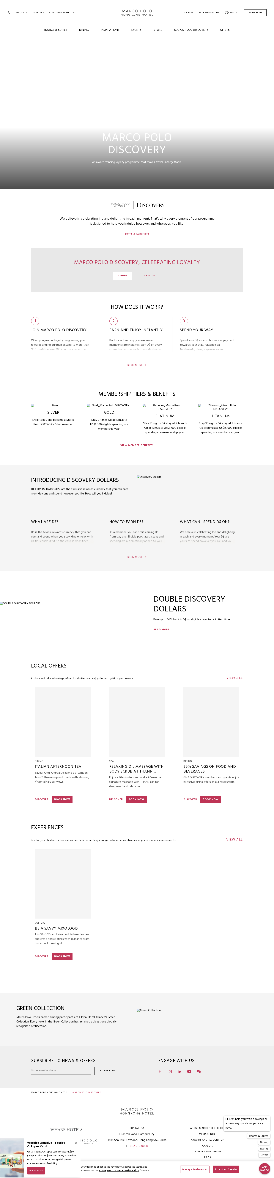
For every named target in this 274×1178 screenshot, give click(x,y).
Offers (225, 30)
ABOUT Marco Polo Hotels (207, 1128)
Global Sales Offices (207, 1152)
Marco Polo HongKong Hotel (49, 1092)
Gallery (188, 13)
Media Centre (207, 1134)
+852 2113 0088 (138, 1146)
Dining (84, 30)
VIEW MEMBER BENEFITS (137, 445)
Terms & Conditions (137, 234)
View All (234, 678)
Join (25, 13)
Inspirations (110, 30)
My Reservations (209, 13)
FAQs (207, 1157)
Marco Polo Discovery (191, 30)
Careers (207, 1146)
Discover (42, 799)
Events (136, 30)
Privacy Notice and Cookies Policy (119, 1171)
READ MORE (161, 629)
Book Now (255, 13)
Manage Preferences (194, 1169)
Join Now (148, 276)
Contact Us (137, 1128)
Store (158, 30)
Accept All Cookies (226, 1169)
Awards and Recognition (207, 1140)
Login (16, 13)
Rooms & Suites (55, 30)
